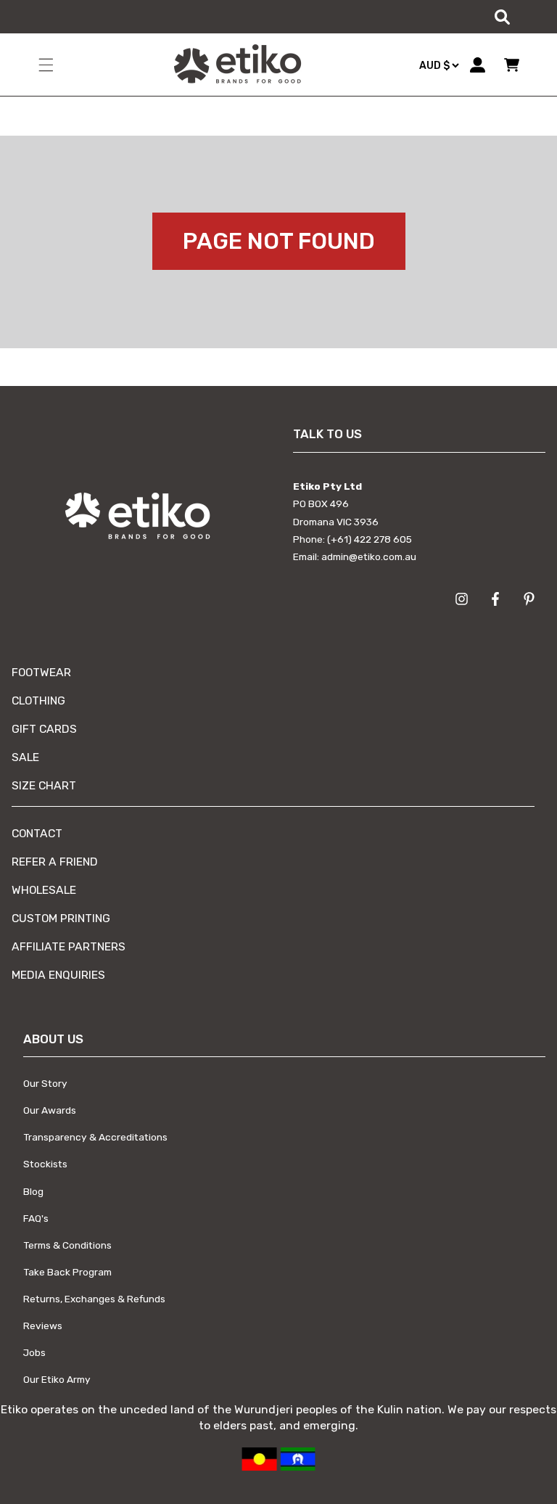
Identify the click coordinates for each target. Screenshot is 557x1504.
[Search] (502, 16)
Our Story (45, 1083)
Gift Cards (44, 729)
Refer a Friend (55, 861)
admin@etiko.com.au (368, 556)
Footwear (41, 672)
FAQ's (36, 1218)
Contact (37, 833)
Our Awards (49, 1110)
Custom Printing (61, 918)
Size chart (44, 785)
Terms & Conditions (67, 1245)
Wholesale (44, 890)
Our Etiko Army (57, 1379)
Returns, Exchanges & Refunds (94, 1298)
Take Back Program (67, 1272)
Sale (25, 757)
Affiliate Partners (68, 946)
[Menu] (45, 64)
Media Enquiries (58, 975)
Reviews (42, 1325)
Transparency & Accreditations (95, 1137)
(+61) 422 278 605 (369, 539)
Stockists (45, 1164)
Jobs (34, 1352)
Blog (33, 1191)
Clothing (38, 700)
